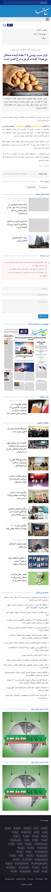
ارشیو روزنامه (9, 879)
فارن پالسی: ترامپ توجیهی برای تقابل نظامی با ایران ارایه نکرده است (26, 666)
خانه (46, 879)
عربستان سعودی (42, 859)
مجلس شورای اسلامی (40, 863)
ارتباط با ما (39, 879)
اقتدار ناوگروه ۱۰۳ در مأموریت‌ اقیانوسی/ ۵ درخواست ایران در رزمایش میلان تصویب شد (17, 409)
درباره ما (30, 879)
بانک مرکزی (26, 832)
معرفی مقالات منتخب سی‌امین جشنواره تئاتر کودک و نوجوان (18, 479)
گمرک (14, 871)
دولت (12, 844)
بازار (46, 832)
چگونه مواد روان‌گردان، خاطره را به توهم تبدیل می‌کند (27, 660)
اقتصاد (18, 828)
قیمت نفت (28, 859)
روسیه (22, 848)
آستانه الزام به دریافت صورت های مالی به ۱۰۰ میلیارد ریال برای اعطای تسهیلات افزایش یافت (27, 681)
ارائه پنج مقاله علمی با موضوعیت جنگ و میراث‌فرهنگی (18, 462)
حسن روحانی (17, 840)
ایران (8, 828)
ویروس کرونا (25, 867)
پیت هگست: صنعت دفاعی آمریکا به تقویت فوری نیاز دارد (27, 614)
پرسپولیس (12, 867)
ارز (37, 828)
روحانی (31, 848)
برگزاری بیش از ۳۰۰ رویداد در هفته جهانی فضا (16, 527)
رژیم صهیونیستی (42, 852)
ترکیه (36, 840)
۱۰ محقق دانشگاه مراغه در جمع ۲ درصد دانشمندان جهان (17, 561)
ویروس (36, 867)
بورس (26, 836)
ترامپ (45, 840)
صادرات (30, 855)
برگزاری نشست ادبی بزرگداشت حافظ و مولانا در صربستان (17, 495)
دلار (21, 844)
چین (45, 871)
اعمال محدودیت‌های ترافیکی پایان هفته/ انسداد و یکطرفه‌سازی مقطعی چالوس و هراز (28, 636)
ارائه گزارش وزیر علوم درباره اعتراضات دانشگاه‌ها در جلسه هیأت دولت (27, 649)
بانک (37, 832)
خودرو (29, 844)
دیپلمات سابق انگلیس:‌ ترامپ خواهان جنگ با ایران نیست (25, 642)
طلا (22, 855)
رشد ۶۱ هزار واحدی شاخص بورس (19, 239)
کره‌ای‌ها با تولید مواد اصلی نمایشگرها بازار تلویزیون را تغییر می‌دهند (27, 689)
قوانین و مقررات (26, 884)
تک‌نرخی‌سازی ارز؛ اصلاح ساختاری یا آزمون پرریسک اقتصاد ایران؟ (17, 224)
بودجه (36, 836)
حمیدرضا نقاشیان (42, 844)
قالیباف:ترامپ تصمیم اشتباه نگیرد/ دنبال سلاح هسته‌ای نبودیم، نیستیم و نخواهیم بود (26, 674)
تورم (27, 840)
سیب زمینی (44, 187)
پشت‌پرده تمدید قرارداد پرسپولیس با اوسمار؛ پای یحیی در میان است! (26, 696)
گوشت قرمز (31, 187)
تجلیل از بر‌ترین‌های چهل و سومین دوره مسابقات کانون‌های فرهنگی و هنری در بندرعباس (16, 447)
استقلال (28, 828)
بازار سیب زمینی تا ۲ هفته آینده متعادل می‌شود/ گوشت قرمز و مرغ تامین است (25, 57)
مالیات (17, 859)
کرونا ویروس (26, 871)
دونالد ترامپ (43, 848)
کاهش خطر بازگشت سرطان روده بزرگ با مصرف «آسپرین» (19, 577)
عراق (13, 855)
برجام (16, 832)
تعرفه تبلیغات (21, 879)
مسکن (10, 863)
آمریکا (45, 828)
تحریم (17, 836)
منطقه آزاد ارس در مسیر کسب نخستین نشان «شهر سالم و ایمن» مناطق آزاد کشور (27, 606)
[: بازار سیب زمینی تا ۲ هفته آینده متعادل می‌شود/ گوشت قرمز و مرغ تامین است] (4, 25)
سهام (29, 852)
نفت (45, 867)
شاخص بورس (43, 855)
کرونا (37, 871)
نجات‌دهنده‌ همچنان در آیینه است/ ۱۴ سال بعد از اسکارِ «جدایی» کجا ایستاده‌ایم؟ (17, 209)
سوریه (20, 852)
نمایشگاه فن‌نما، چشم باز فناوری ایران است (17, 430)
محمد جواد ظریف (22, 863)
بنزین (45, 836)
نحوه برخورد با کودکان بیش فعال (18, 545)
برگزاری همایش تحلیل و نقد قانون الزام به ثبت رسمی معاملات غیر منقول (17, 513)
